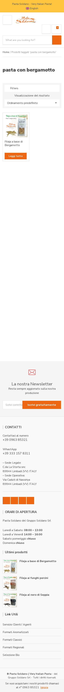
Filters (14, 88)
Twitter (22, 500)
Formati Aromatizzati (16, 632)
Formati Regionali (13, 647)
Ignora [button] (44, 687)
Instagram (14, 500)
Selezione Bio (11, 655)
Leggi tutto (16, 156)
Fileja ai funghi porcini (34, 578)
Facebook (6, 500)
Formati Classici (12, 640)
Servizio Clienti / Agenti (17, 624)
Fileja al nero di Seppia (34, 595)
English (34, 8)
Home (6, 52)
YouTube (30, 500)
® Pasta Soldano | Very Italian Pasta (29, 674)
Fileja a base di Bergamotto (38, 561)
